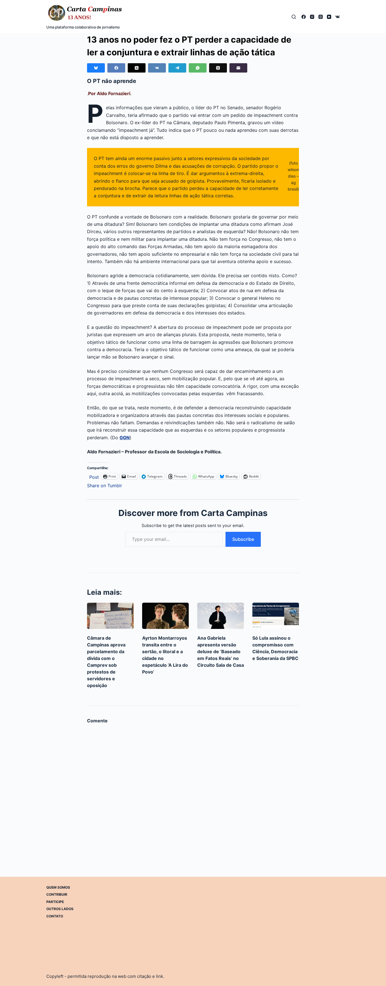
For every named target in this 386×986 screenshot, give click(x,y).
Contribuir (56, 894)
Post (94, 476)
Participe (55, 902)
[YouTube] (329, 17)
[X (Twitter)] (137, 68)
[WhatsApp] (198, 68)
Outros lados (59, 909)
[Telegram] (177, 68)
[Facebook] (304, 17)
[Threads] (320, 17)
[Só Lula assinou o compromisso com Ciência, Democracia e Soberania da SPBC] (275, 616)
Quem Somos (58, 887)
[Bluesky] (96, 68)
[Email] (238, 68)
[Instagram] (312, 17)
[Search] (294, 17)
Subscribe (243, 539)
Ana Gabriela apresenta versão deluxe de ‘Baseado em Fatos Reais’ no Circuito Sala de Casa (220, 651)
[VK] (337, 17)
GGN (125, 437)
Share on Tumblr (104, 485)
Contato (54, 916)
